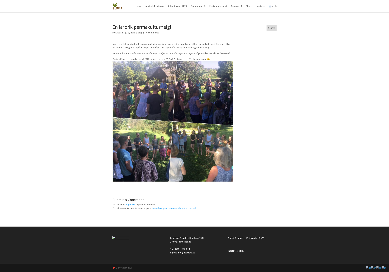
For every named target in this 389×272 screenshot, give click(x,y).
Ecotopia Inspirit (218, 6)
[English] (373, 267)
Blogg (249, 6)
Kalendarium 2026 (177, 6)
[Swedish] (273, 8)
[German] (379, 267)
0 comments (152, 32)
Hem (138, 6)
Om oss (235, 6)
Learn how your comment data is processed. (174, 208)
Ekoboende (196, 6)
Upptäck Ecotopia (154, 6)
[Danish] (368, 267)
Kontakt (260, 6)
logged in (130, 204)
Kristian (119, 32)
